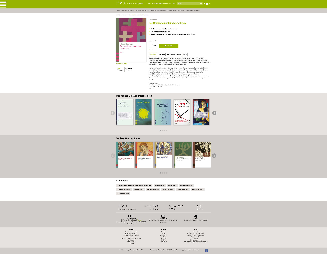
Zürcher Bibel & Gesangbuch (125, 10)
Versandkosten (195, 237)
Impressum (153, 250)
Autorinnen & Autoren (165, 3)
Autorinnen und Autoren (131, 235)
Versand (139, 220)
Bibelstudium (172, 186)
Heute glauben (138, 189)
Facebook (163, 238)
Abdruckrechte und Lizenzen (196, 235)
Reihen (131, 237)
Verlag (163, 233)
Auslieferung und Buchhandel (196, 233)
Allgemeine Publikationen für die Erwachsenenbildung (134, 186)
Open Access (131, 242)
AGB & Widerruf (172, 250)
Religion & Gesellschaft (193, 10)
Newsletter (163, 237)
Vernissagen (131, 240)
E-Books (131, 243)
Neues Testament (168, 189)
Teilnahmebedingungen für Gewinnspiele (195, 242)
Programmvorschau (131, 233)
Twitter (163, 240)
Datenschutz (162, 250)
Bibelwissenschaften (186, 186)
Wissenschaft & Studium (158, 10)
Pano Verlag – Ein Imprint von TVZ (131, 238)
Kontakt (174, 3)
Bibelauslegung (159, 186)
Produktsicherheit (196, 240)
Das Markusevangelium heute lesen (140, 15)
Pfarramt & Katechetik (142, 10)
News (149, 3)
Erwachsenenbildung (124, 189)
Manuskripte (196, 232)
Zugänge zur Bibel (123, 193)
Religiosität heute (197, 189)
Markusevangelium (153, 189)
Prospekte (155, 3)
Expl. (155, 46)
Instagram (163, 242)
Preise (196, 238)
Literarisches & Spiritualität (175, 10)
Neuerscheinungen (131, 232)
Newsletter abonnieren (191, 250)
